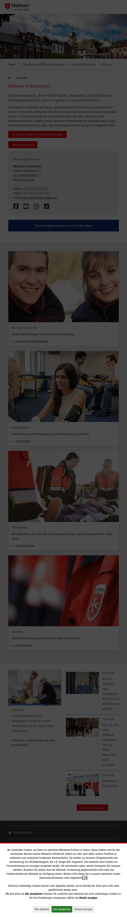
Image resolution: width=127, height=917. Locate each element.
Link (85, 877)
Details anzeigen (84, 909)
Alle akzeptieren (62, 909)
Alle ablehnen (43, 909)
